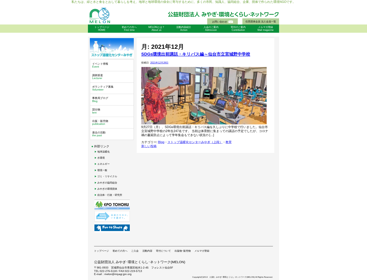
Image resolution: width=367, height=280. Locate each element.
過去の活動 (99, 134)
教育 (229, 142)
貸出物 (96, 111)
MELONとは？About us (156, 28)
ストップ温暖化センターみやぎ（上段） (194, 142)
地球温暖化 (103, 151)
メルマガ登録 (201, 250)
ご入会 (135, 250)
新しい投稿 (149, 146)
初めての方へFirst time (129, 28)
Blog (161, 142)
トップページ (101, 250)
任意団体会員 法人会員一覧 (260, 21)
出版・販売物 (100, 122)
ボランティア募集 (103, 88)
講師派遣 (97, 77)
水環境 (101, 157)
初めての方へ (120, 250)
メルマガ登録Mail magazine (265, 28)
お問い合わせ (219, 21)
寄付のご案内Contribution (238, 28)
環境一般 (102, 170)
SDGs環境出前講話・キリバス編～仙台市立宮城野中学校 (195, 54)
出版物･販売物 (183, 250)
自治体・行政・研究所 (109, 194)
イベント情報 (100, 65)
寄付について (163, 250)
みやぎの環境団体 (107, 188)
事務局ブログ (100, 99)
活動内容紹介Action (183, 28)
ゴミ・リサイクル (107, 176)
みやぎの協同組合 (107, 182)
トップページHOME (101, 28)
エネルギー (103, 163)
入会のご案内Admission (211, 28)
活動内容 (147, 250)
